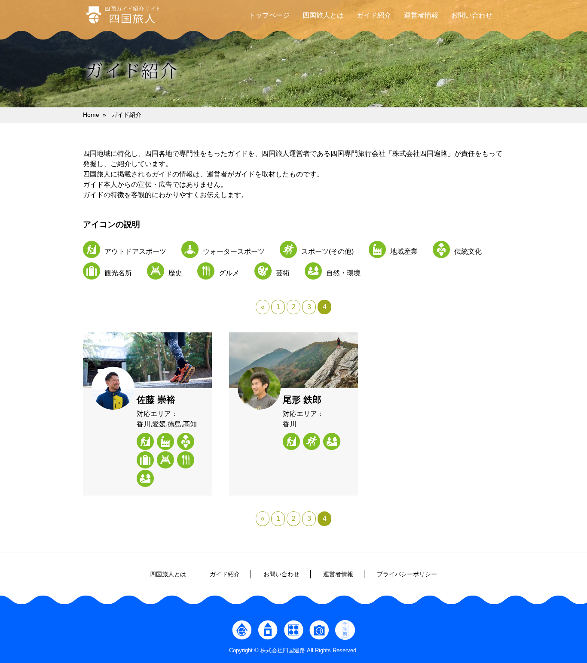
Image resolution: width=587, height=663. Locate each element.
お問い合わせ (471, 15)
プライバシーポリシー (407, 574)
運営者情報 (421, 15)
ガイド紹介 (374, 15)
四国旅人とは (323, 15)
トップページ (269, 15)
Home (91, 114)
